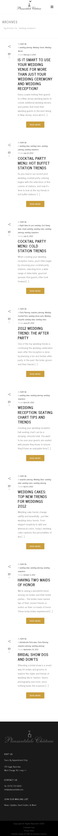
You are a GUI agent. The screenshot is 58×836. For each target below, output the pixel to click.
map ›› (23, 770)
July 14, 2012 (28, 153)
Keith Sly (23, 43)
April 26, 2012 (28, 402)
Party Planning (24, 312)
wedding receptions (32, 149)
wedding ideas (24, 146)
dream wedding (27, 228)
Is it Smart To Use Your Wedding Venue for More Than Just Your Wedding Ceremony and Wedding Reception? (35, 74)
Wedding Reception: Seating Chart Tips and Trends (35, 414)
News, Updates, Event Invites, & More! (20, 805)
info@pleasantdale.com (13, 789)
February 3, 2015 (29, 54)
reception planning (37, 312)
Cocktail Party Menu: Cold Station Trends (32, 246)
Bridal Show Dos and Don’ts (33, 656)
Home (28, 36)
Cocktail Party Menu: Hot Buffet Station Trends (34, 163)
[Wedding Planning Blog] (29, 7)
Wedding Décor (38, 479)
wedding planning (25, 47)
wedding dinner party (36, 315)
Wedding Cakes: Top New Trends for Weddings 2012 (32, 499)
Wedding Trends (38, 47)
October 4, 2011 (29, 574)
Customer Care (29, 827)
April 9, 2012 (28, 486)
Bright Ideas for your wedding (30, 225)
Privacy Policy (29, 831)
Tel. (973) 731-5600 (13, 786)
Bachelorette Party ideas (28, 642)
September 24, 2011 (30, 649)
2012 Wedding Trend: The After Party (33, 333)
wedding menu (35, 146)
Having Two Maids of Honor (34, 582)
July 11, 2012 (28, 236)
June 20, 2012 (28, 323)
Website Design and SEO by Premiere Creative (29, 834)
